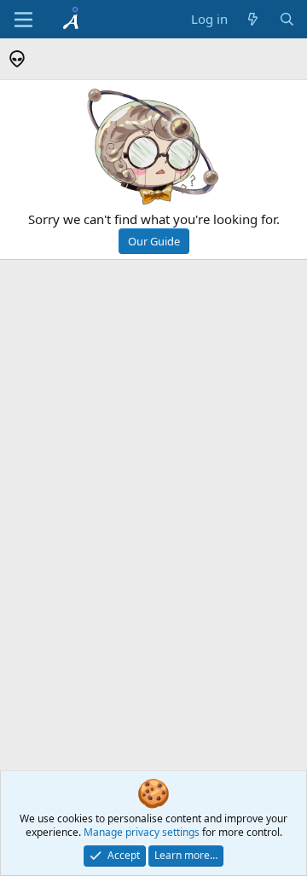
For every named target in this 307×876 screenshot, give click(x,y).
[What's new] (252, 19)
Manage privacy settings (142, 832)
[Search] (287, 19)
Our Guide (154, 241)
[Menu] (23, 20)
